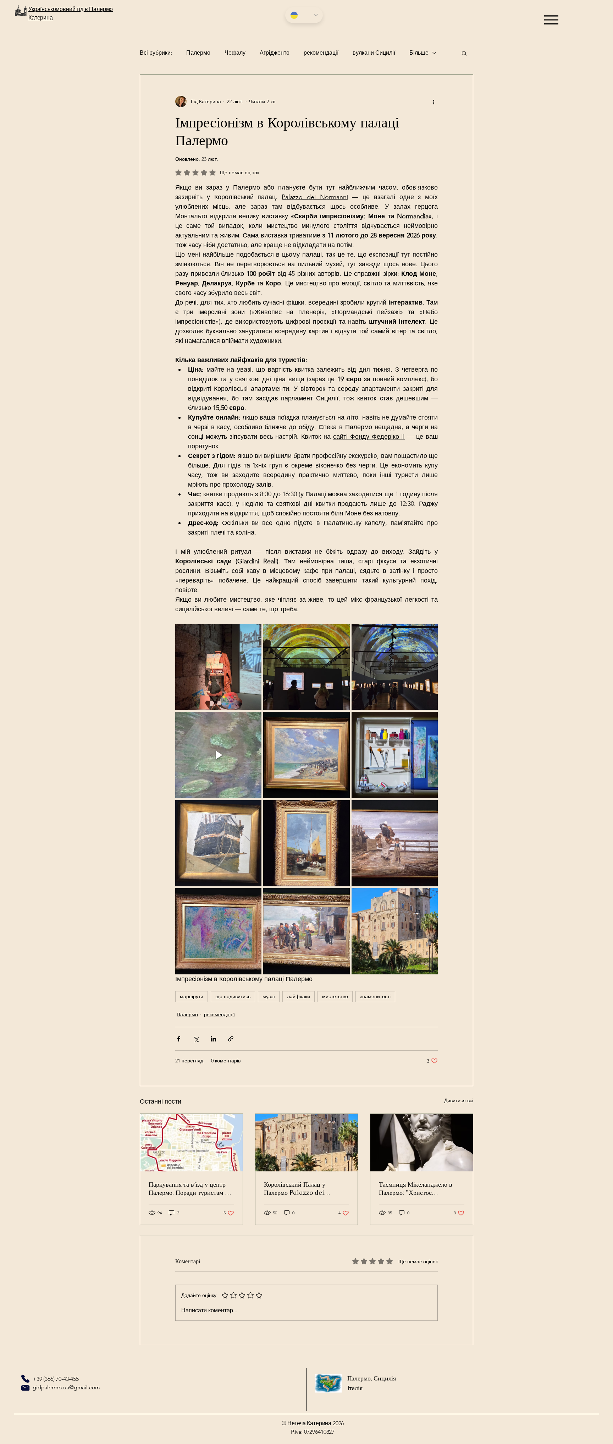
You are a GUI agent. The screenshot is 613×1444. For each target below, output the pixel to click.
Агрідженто (274, 52)
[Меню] (551, 20)
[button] (464, 53)
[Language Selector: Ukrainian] (304, 15)
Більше (419, 52)
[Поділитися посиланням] (230, 1038)
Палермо (198, 52)
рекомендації (321, 52)
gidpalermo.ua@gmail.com (66, 1387)
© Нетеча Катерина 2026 (313, 1423)
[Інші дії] (433, 101)
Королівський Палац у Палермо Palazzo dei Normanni (294, 1188)
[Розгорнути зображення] (218, 667)
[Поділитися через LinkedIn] (213, 1038)
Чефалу (235, 52)
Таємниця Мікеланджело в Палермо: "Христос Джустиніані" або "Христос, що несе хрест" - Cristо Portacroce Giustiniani (417, 1188)
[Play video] (218, 755)
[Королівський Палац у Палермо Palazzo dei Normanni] (306, 1142)
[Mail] (25, 1387)
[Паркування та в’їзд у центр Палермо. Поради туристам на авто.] (191, 1142)
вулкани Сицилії (374, 52)
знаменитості (375, 996)
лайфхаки (298, 996)
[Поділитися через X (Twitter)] (196, 1038)
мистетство (335, 996)
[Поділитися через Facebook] (178, 1038)
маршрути (191, 996)
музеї (269, 996)
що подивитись (232, 996)
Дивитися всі (458, 1100)
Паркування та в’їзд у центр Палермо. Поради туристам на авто (190, 1188)
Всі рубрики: (156, 52)
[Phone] (25, 1378)
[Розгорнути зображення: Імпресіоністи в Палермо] (395, 755)
